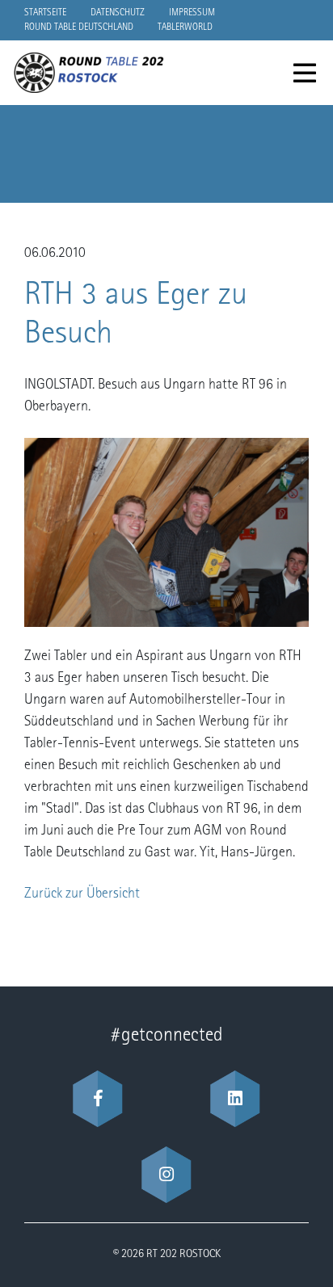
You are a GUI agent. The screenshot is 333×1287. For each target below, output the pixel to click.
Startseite (45, 13)
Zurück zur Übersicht (82, 894)
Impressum (192, 13)
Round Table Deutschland (78, 27)
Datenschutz (118, 13)
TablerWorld (185, 27)
